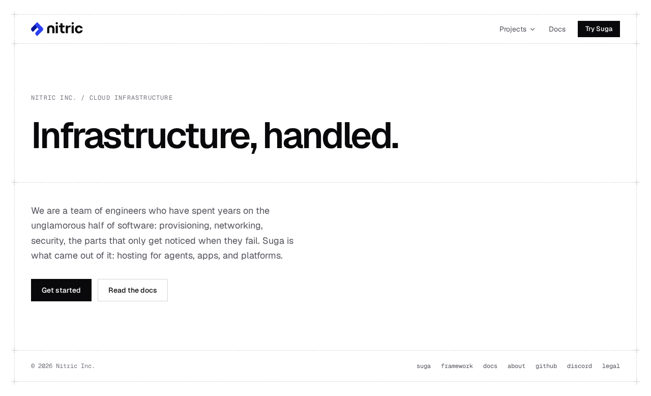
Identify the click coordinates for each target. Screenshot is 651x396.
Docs (557, 29)
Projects (512, 29)
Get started (61, 290)
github (546, 366)
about (516, 366)
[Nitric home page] (57, 29)
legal (611, 366)
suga (424, 366)
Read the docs (132, 290)
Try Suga (598, 28)
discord (579, 366)
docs (490, 366)
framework (457, 366)
